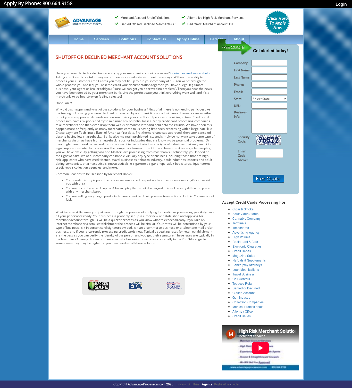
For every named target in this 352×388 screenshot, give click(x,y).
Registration (221, 384)
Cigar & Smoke (243, 209)
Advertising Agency (245, 232)
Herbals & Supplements (249, 260)
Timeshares (240, 227)
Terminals (239, 223)
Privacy (181, 384)
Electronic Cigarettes (247, 246)
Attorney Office (242, 311)
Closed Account (243, 292)
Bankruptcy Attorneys (247, 265)
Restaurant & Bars (245, 241)
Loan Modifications (245, 269)
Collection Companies (248, 302)
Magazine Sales (243, 255)
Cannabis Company (246, 218)
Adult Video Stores (245, 213)
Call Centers (241, 278)
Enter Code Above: (243, 155)
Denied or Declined (246, 288)
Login (341, 4)
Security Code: (243, 139)
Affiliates (193, 384)
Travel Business (243, 274)
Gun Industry (241, 297)
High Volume (241, 237)
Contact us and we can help (189, 73)
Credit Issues (241, 316)
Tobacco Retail (242, 283)
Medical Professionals (247, 306)
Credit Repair (241, 251)
